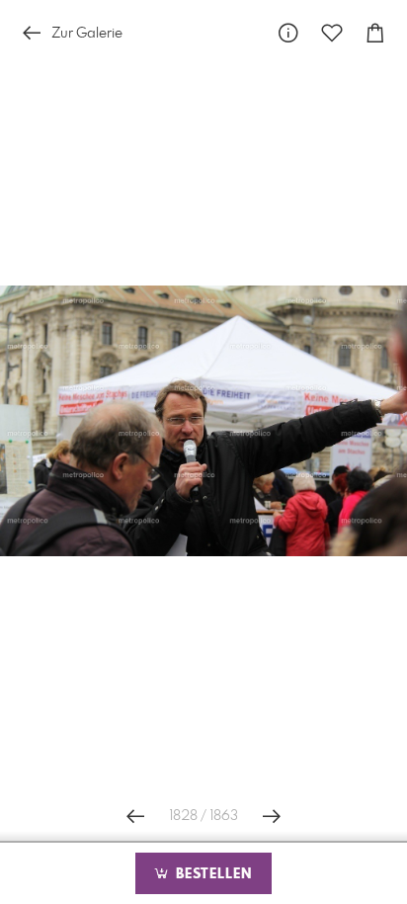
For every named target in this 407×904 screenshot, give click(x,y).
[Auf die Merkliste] (332, 33)
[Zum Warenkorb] (375, 33)
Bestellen (211, 874)
